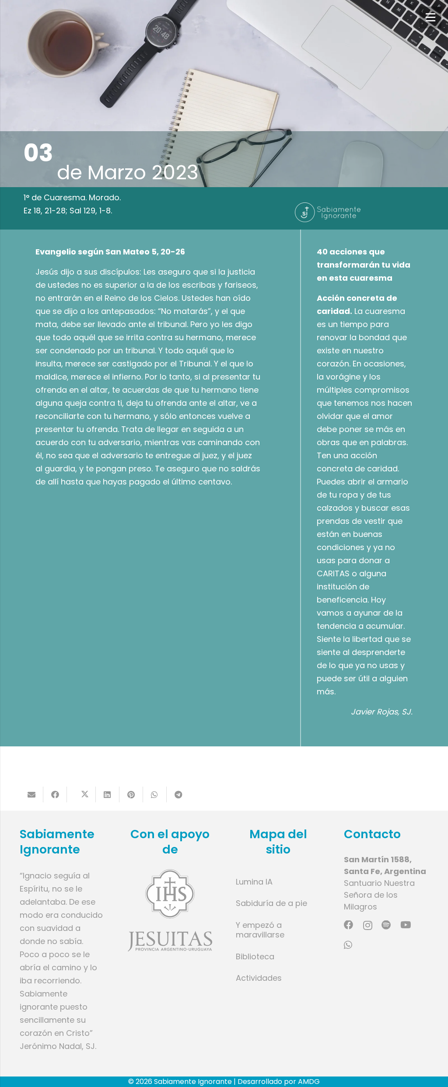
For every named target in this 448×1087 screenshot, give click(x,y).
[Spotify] (386, 925)
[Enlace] (170, 910)
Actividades (259, 977)
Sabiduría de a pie (271, 903)
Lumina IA (254, 881)
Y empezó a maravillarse (260, 930)
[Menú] (430, 17)
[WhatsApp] (348, 945)
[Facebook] (349, 925)
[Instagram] (367, 925)
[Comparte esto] (55, 794)
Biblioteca (255, 956)
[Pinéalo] (131, 794)
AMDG (309, 1082)
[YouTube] (405, 925)
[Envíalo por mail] (31, 794)
